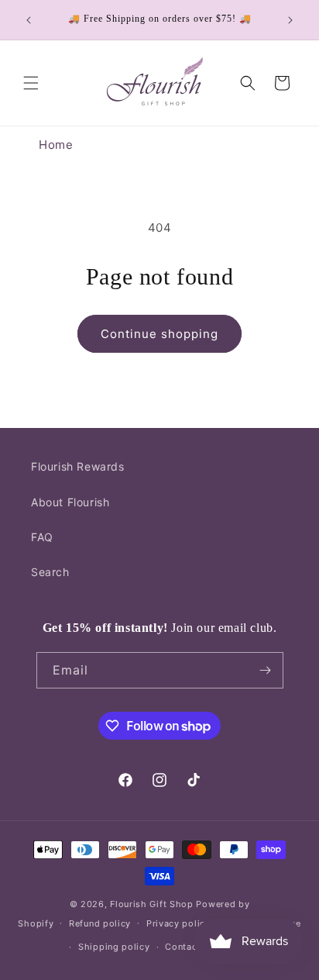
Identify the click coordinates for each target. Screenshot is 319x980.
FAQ (42, 536)
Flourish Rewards (78, 466)
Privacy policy (178, 923)
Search (50, 571)
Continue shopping (159, 333)
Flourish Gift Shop (152, 904)
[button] (31, 83)
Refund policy (100, 923)
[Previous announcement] (29, 20)
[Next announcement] (290, 20)
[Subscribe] (266, 670)
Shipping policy (114, 946)
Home (56, 144)
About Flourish (70, 502)
